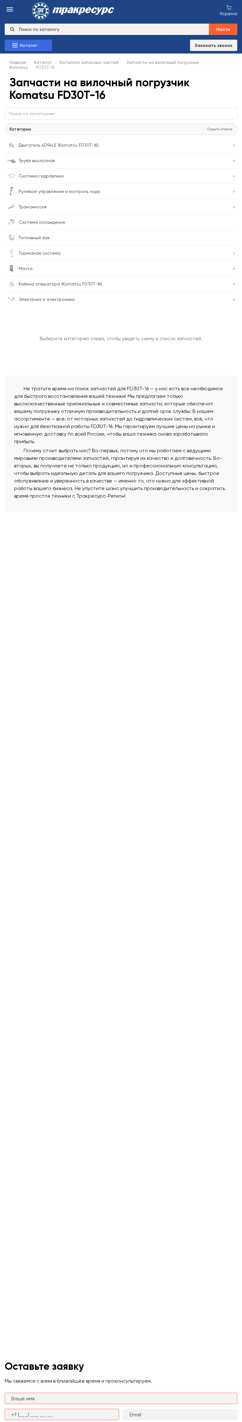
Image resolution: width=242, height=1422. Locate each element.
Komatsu (18, 67)
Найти (223, 29)
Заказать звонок (214, 45)
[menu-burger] (10, 10)
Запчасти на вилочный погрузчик (162, 62)
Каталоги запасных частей (89, 62)
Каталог (43, 62)
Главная (17, 62)
